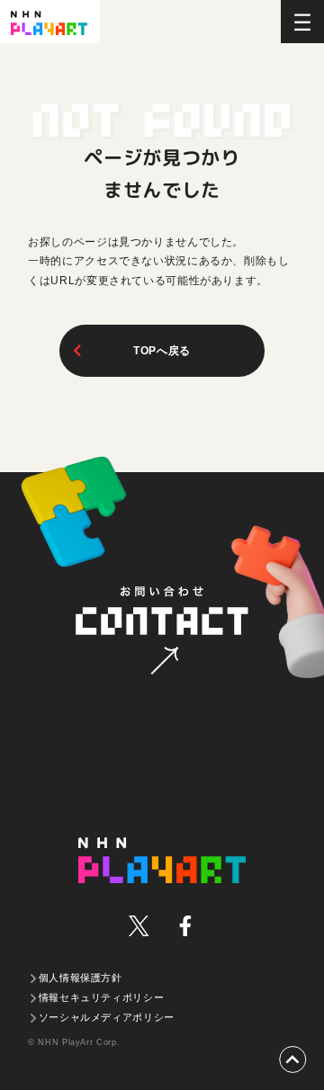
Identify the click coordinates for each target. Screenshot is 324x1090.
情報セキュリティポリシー (102, 997)
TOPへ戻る (162, 350)
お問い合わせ (162, 631)
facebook (185, 926)
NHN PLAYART (162, 860)
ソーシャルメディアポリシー (107, 1017)
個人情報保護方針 (80, 977)
